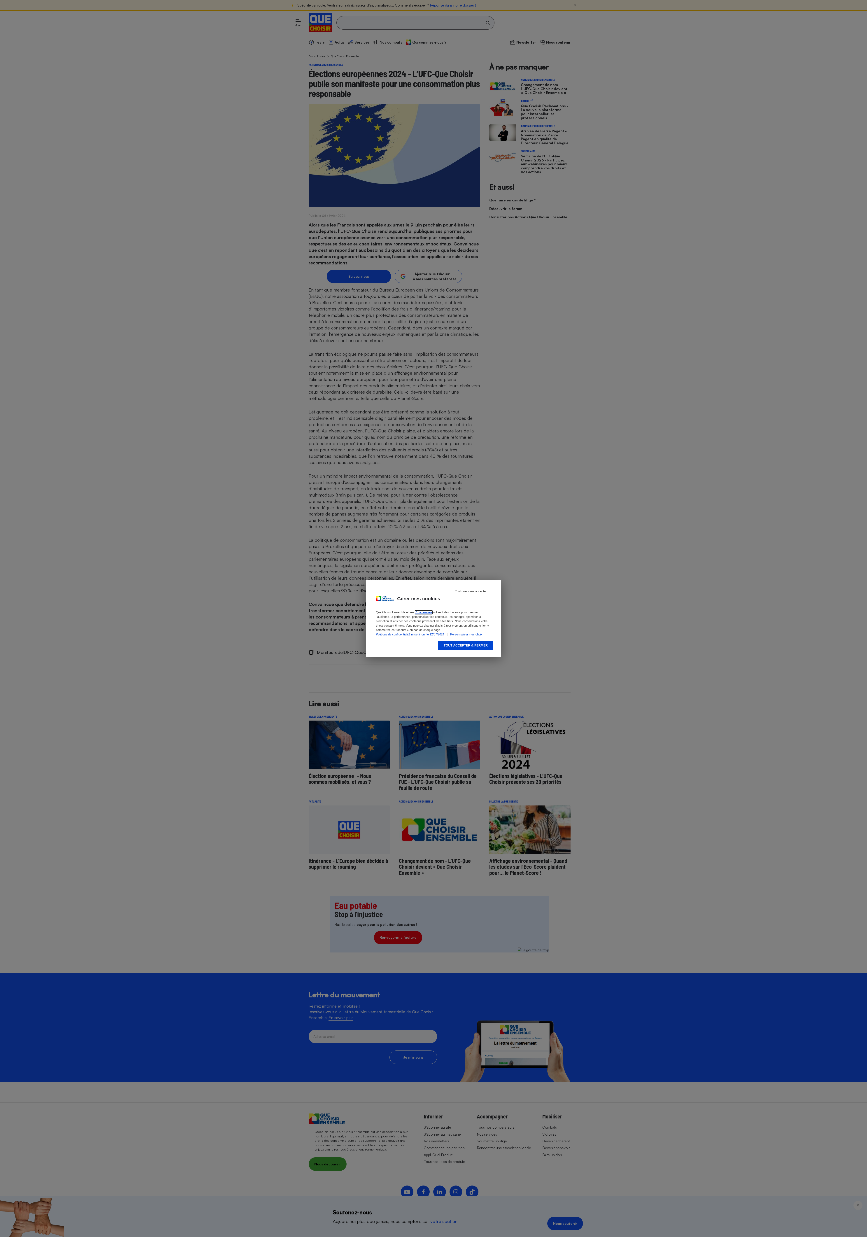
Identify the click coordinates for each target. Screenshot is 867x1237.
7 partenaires (423, 612)
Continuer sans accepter (471, 591)
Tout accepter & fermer (466, 645)
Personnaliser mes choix (466, 634)
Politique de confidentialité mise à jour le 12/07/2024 (410, 634)
